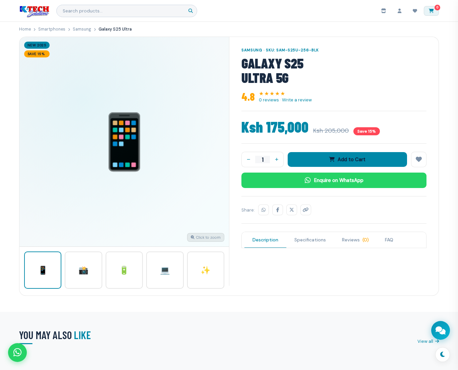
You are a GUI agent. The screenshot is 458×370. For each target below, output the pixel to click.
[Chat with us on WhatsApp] (17, 352)
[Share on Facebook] (277, 209)
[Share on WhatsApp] (263, 209)
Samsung (82, 29)
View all (425, 341)
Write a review (297, 100)
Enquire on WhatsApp (338, 180)
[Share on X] (291, 209)
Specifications (310, 240)
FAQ (389, 240)
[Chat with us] (440, 330)
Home (25, 29)
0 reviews (269, 100)
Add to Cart (351, 159)
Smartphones (51, 29)
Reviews (355, 240)
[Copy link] (305, 209)
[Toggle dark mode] (442, 354)
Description (265, 240)
